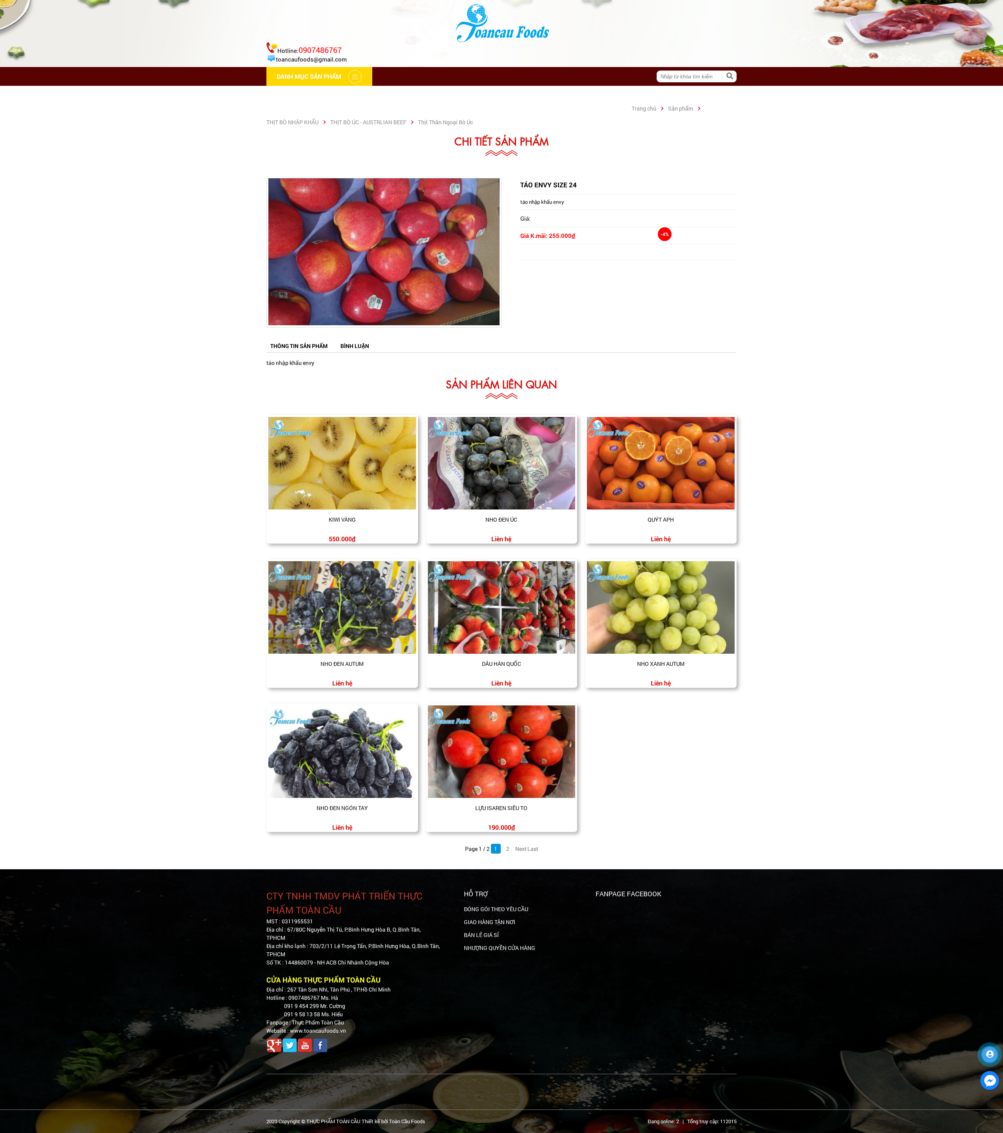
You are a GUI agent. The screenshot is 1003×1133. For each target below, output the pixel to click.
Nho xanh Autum (660, 663)
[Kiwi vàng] (342, 463)
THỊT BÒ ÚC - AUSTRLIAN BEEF (368, 122)
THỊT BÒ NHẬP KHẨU (292, 122)
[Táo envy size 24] (384, 323)
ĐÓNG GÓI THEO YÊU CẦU (496, 909)
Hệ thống (442, 95)
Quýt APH (661, 519)
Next (520, 848)
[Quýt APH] (661, 463)
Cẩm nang (393, 95)
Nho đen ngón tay (342, 808)
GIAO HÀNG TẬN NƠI (489, 922)
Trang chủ (292, 95)
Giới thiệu (344, 95)
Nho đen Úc (501, 519)
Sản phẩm (680, 108)
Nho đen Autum (342, 663)
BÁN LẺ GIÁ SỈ (481, 935)
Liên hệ (528, 95)
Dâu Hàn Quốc (501, 663)
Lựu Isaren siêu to (501, 808)
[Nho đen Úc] (502, 463)
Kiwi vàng (342, 519)
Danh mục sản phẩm (590, 95)
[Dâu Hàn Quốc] (502, 607)
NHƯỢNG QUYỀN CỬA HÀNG (499, 948)
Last (532, 848)
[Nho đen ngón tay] (342, 751)
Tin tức (487, 95)
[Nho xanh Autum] (661, 607)
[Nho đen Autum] (342, 607)
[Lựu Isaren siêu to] (502, 751)
